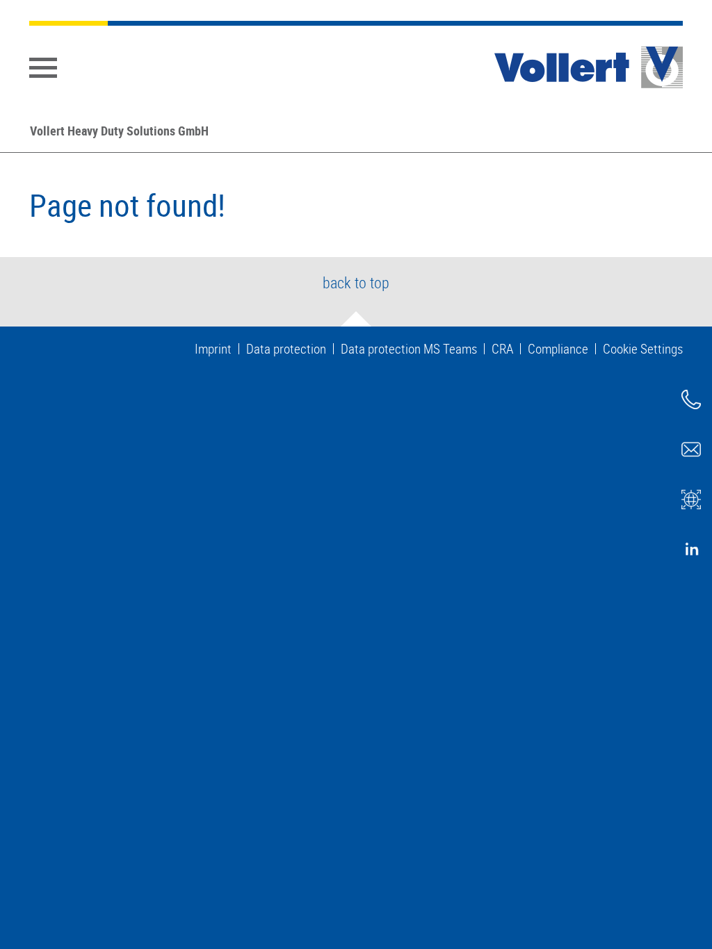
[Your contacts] (691, 399)
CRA (502, 349)
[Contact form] (691, 449)
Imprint (213, 349)
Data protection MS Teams (409, 349)
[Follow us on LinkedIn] (691, 549)
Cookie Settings (643, 349)
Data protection (286, 349)
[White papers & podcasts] (691, 499)
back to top (356, 282)
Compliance (558, 349)
